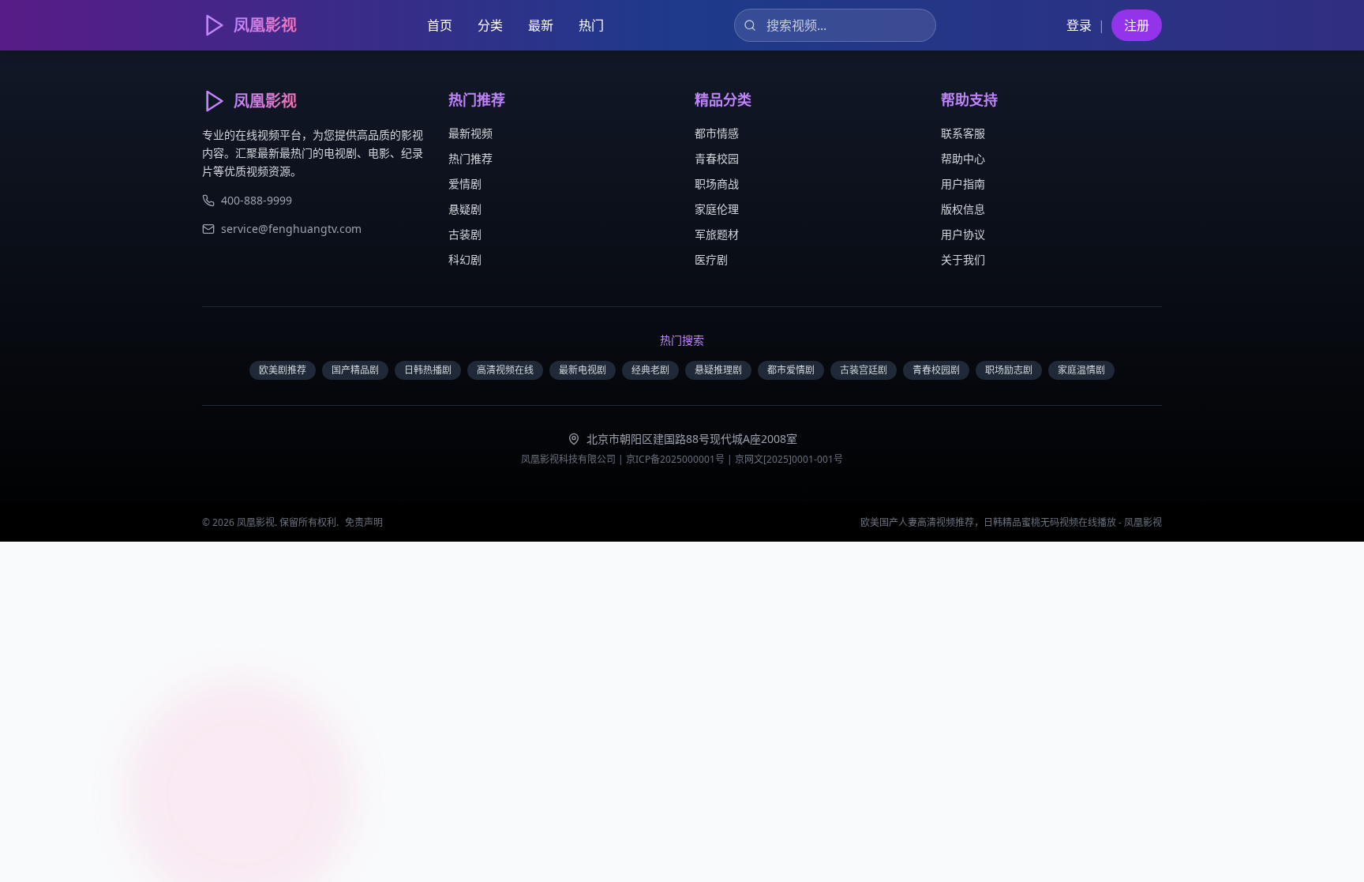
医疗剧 (711, 259)
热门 (591, 25)
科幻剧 (465, 259)
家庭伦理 (717, 208)
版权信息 (963, 208)
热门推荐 (470, 158)
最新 (540, 25)
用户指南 (963, 183)
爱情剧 (465, 183)
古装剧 (465, 234)
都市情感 (717, 133)
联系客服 (963, 133)
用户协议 (963, 234)
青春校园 (717, 158)
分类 (490, 25)
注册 (1136, 25)
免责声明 (364, 522)
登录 (1079, 25)
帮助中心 (963, 158)
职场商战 (717, 183)
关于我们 (963, 259)
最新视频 (470, 133)
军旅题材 (717, 234)
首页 (439, 25)
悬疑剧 (465, 208)
